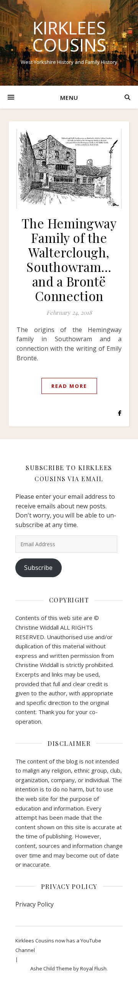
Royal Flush (93, 968)
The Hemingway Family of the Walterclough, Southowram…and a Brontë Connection (69, 259)
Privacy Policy (34, 904)
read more (69, 385)
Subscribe (38, 567)
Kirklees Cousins (69, 36)
